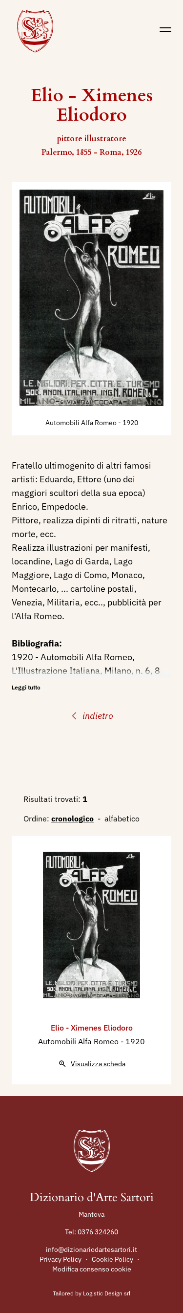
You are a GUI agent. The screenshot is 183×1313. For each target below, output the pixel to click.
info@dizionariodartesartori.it (91, 1249)
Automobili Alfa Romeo (81, 422)
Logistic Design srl (106, 1293)
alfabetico (122, 818)
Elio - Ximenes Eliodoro (92, 1028)
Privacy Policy (60, 1259)
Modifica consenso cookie (91, 1269)
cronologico (72, 818)
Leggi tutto (26, 687)
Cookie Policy (112, 1259)
